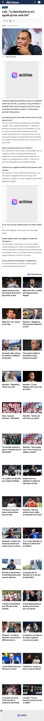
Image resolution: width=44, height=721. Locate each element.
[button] (4, 2)
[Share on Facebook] (7, 20)
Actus (5, 7)
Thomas (4, 26)
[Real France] (13, 2)
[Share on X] (10, 20)
